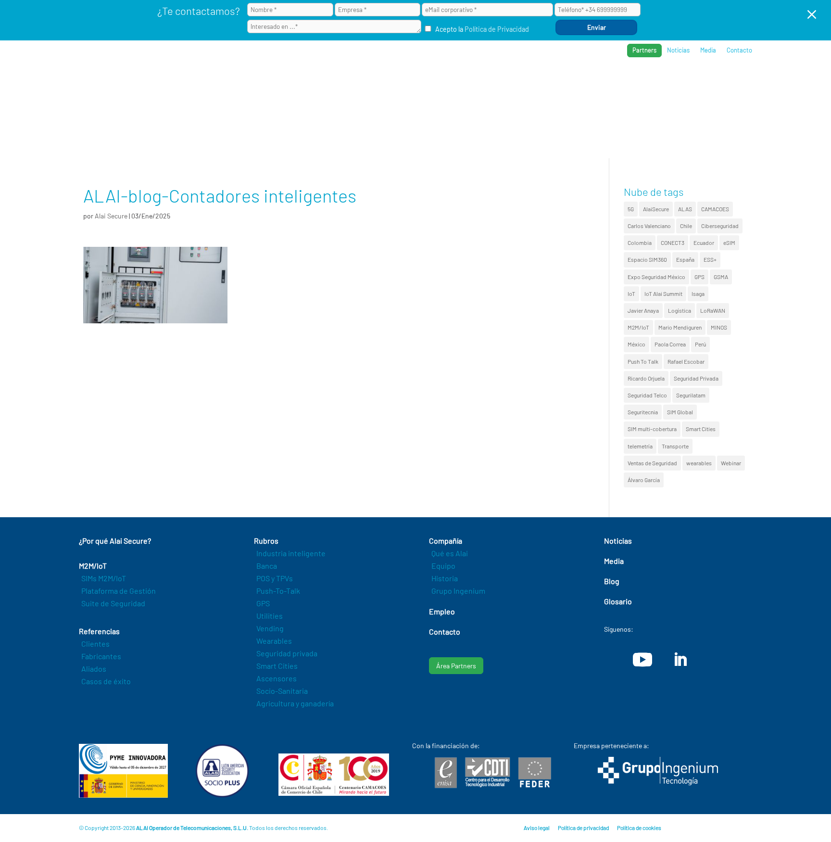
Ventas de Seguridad (652, 462)
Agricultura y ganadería (295, 703)
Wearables (274, 640)
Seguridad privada (286, 653)
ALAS (685, 208)
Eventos (705, 82)
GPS (699, 276)
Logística (679, 310)
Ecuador (703, 242)
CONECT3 (672, 242)
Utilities (269, 615)
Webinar (731, 462)
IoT (631, 293)
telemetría (640, 446)
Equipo (443, 565)
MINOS (719, 327)
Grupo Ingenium (458, 590)
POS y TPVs (274, 578)
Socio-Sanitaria (282, 690)
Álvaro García (644, 479)
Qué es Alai (449, 553)
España (685, 259)
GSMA (721, 276)
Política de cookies (639, 827)
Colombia (640, 242)
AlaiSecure (656, 208)
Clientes (95, 643)
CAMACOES (715, 208)
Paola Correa (670, 344)
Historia (444, 578)
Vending (270, 628)
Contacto (739, 50)
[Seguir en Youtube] (642, 659)
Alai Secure (111, 216)
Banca (266, 565)
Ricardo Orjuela (646, 378)
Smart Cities (701, 428)
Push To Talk (643, 361)
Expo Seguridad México (656, 276)
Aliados (93, 668)
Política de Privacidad (497, 29)
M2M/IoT (638, 327)
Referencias (604, 82)
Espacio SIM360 (647, 259)
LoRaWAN (712, 310)
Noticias (678, 50)
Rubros (553, 82)
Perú (700, 344)
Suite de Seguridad (113, 603)
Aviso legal (537, 827)
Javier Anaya (643, 310)
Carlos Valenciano (649, 225)
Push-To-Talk (278, 590)
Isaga (698, 293)
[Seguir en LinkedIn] (680, 659)
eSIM (729, 242)
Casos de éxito (106, 681)
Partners (644, 50)
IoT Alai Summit (663, 293)
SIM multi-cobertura (652, 428)
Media (708, 50)
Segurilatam (690, 395)
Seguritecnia (643, 411)
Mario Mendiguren (680, 327)
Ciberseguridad (720, 225)
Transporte (675, 446)
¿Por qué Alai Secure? (440, 82)
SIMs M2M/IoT (103, 578)
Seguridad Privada (696, 378)
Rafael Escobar (686, 361)
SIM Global (680, 411)
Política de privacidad (583, 827)
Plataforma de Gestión (118, 590)
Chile (686, 225)
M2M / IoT (509, 82)
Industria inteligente (291, 553)
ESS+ (710, 259)
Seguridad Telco (647, 395)
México (636, 344)
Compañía (658, 82)
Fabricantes (101, 656)
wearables (699, 462)
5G (631, 208)
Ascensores (276, 678)
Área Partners (456, 666)
